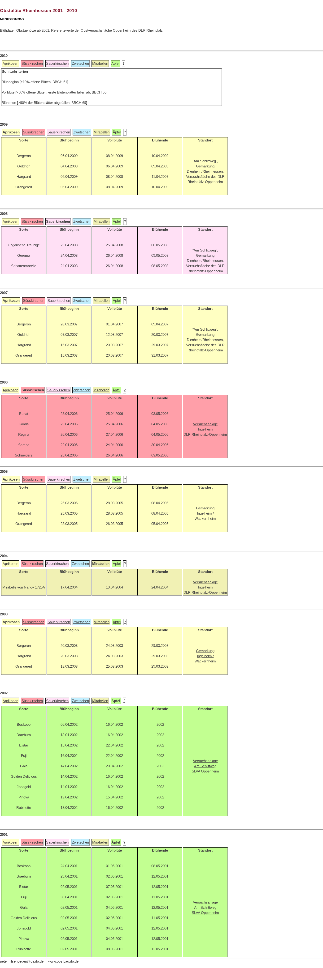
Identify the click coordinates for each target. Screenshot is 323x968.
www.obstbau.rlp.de (63, 961)
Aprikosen (10, 63)
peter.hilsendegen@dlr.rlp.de (22, 961)
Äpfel (115, 63)
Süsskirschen (32, 63)
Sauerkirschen (57, 63)
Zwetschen (80, 63)
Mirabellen (100, 63)
